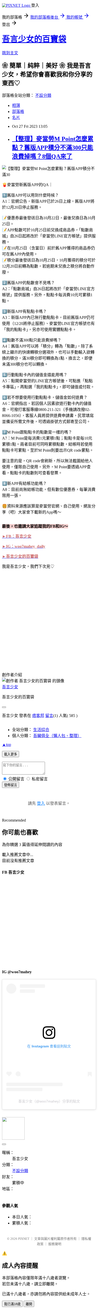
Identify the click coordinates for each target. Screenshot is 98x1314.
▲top (6, 744)
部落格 (18, 111)
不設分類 (43, 95)
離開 (29, 1304)
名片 (16, 117)
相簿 (16, 105)
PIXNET (23, 1239)
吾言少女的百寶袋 (34, 39)
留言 (49, 715)
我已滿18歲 (12, 1304)
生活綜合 (41, 730)
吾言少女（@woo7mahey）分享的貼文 (49, 1101)
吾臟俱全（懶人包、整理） (57, 736)
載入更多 (10, 754)
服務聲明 (54, 1244)
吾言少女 (10, 687)
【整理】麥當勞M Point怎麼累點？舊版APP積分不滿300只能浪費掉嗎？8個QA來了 (52, 148)
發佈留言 (10, 785)
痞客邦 (38, 715)
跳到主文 (10, 53)
